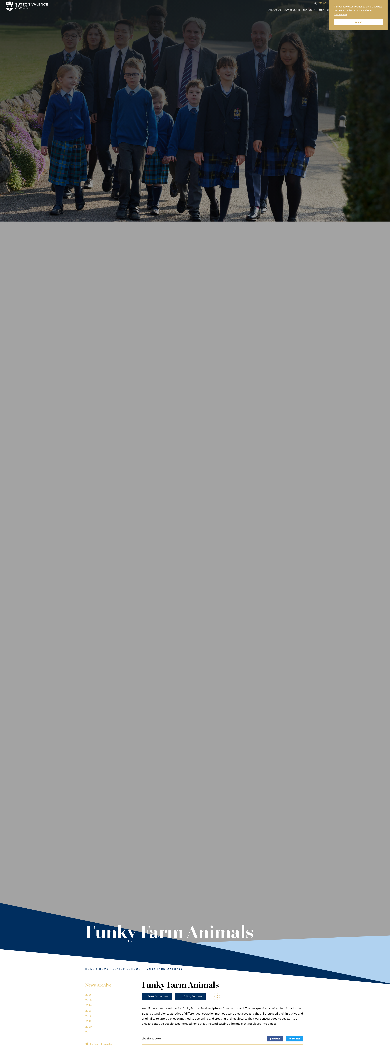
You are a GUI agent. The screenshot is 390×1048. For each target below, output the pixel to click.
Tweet (295, 1038)
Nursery (309, 9)
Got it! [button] (358, 22)
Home (90, 969)
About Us (274, 9)
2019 (88, 1032)
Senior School (126, 969)
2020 (88, 1026)
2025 (88, 1000)
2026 (88, 994)
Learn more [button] (340, 14)
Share (275, 1038)
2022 (88, 1016)
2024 (88, 1005)
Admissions (292, 9)
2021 (88, 1021)
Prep (321, 9)
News (104, 969)
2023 (88, 1010)
